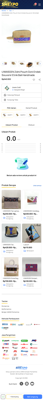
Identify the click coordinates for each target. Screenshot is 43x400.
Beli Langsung (32, 397)
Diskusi (31, 125)
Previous (3, 64)
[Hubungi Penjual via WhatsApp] (3, 397)
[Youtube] (32, 385)
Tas (10, 11)
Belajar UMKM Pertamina (10, 312)
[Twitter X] (21, 384)
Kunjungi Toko (12, 100)
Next (40, 64)
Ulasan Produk (12, 125)
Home (4, 11)
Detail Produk (31, 108)
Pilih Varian (11, 108)
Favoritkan (34, 79)
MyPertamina (6, 309)
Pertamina (5, 306)
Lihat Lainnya (37, 185)
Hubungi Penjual (13, 95)
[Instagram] (27, 384)
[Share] (39, 79)
